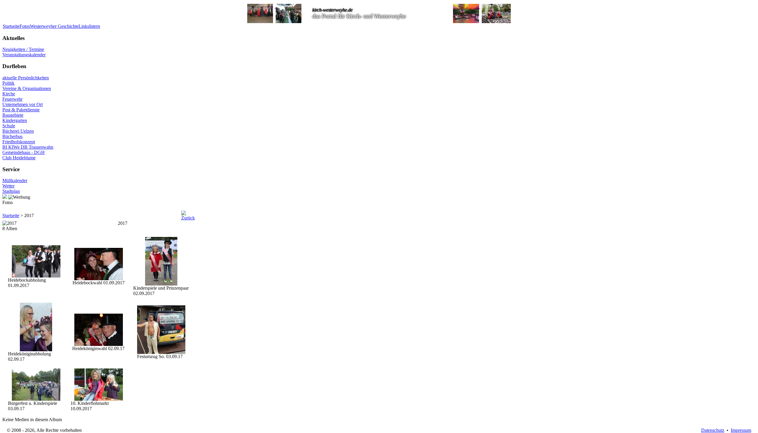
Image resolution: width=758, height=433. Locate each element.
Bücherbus (12, 136)
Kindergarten (14, 120)
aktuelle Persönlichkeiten (25, 77)
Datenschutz (712, 430)
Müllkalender (14, 180)
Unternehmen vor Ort (22, 104)
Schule (8, 125)
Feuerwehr (12, 99)
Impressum (741, 430)
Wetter (8, 185)
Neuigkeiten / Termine (23, 49)
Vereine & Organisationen (26, 88)
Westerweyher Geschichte (54, 26)
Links (83, 26)
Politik (8, 83)
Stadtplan (11, 191)
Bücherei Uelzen (18, 131)
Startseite (11, 26)
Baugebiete (12, 115)
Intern (94, 26)
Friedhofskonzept (18, 141)
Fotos (25, 26)
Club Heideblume (19, 157)
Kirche (8, 93)
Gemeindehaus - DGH (23, 152)
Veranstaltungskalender (24, 54)
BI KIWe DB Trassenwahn (27, 147)
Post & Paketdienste (21, 109)
